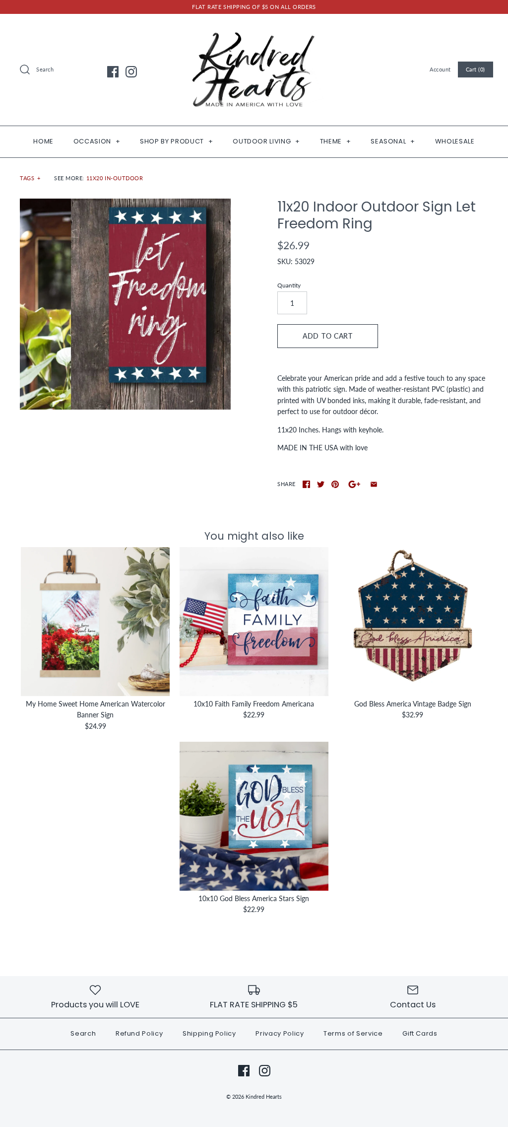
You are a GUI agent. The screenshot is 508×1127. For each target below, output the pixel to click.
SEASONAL (393, 141)
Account (440, 69)
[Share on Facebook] (306, 484)
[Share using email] (374, 484)
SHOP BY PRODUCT (176, 141)
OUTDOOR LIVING (266, 141)
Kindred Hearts (264, 1096)
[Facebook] (113, 71)
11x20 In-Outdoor (114, 178)
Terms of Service (352, 1033)
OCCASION (97, 141)
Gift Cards (420, 1033)
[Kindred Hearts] (254, 29)
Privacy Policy (279, 1033)
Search (83, 1033)
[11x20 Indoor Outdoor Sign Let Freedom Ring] (125, 304)
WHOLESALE (455, 141)
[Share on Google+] (354, 484)
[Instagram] (131, 71)
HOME (43, 141)
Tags (30, 178)
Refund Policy (139, 1033)
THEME (335, 141)
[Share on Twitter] (320, 484)
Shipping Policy (209, 1033)
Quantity (289, 285)
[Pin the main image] (335, 484)
